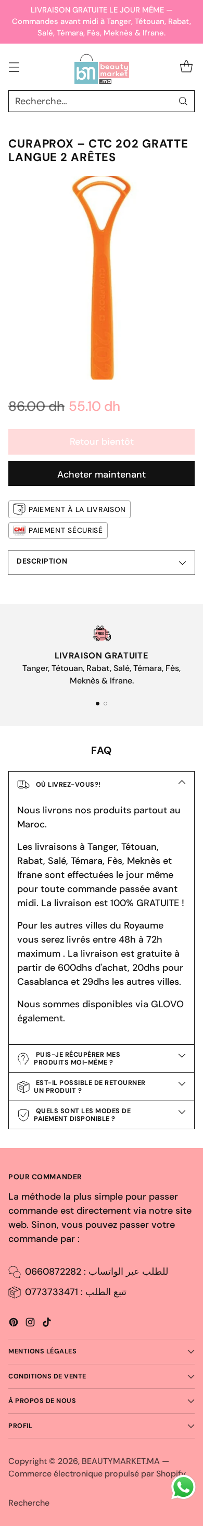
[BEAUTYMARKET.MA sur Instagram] (30, 1324)
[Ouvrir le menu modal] (13, 67)
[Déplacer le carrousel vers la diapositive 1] (97, 703)
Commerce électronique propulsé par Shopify (97, 1473)
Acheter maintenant (101, 474)
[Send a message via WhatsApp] (183, 1487)
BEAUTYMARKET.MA (121, 1461)
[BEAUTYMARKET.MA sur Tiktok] (47, 1324)
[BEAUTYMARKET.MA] (101, 67)
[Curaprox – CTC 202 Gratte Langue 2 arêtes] (101, 278)
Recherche (28, 1502)
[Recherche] (183, 101)
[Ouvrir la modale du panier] (186, 67)
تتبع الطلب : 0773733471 (75, 1292)
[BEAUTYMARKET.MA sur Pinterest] (13, 1324)
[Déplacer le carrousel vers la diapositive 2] (105, 703)
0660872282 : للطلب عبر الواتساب (96, 1271)
